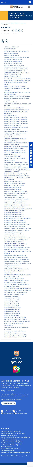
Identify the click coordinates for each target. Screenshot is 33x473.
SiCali (16, 80)
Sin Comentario (9, 179)
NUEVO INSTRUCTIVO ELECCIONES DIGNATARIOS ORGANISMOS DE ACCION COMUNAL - (16, 88)
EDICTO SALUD (9, 247)
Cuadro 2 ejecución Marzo (12, 265)
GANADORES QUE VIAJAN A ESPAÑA (15, 117)
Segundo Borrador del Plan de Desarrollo (17, 92)
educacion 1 (21, 197)
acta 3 (15, 323)
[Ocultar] (31, 165)
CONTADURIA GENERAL (11, 73)
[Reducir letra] (31, 150)
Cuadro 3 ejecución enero (12, 267)
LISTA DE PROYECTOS (11, 251)
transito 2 (13, 201)
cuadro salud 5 (9, 216)
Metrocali (21, 271)
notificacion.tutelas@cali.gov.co (11, 445)
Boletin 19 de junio (10, 137)
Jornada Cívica (9, 240)
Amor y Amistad (16, 166)
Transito (23, 220)
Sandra (19, 189)
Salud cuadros (8, 144)
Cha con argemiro (18, 185)
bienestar (7, 253)
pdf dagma (7, 282)
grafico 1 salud (8, 195)
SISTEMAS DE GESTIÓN (11, 276)
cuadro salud (21, 222)
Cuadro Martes (9, 150)
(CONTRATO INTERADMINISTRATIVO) (15, 193)
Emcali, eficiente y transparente (14, 333)
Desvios (6, 164)
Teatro (22, 278)
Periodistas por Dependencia (13, 59)
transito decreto (9, 236)
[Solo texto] (31, 147)
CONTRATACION (9, 80)
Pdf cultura (7, 292)
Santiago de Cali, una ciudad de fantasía (16, 57)
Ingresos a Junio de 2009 (12, 313)
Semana (18, 224)
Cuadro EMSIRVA (19, 240)
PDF (18, 278)
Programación (8, 331)
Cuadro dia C (8, 185)
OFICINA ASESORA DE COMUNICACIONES (11, 48)
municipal (23, 236)
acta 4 (19, 323)
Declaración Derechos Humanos (14, 210)
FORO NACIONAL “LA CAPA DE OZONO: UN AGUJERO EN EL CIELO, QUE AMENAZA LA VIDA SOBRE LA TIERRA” (17, 170)
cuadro (17, 236)
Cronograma (8, 125)
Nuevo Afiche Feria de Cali (12, 174)
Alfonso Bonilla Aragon (11, 141)
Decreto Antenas (9, 183)
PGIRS (6, 226)
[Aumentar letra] (31, 153)
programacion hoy (19, 207)
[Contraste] (31, 144)
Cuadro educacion (10, 148)
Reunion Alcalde (19, 108)
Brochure (14, 271)
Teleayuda (24, 174)
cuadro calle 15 (9, 245)
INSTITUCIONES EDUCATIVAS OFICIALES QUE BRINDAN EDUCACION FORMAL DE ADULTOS (17, 98)
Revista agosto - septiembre (13, 162)
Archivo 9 (7, 166)
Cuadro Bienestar (9, 109)
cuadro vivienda (19, 259)
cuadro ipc (19, 201)
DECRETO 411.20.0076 (24, 78)
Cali (23, 158)
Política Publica (24, 73)
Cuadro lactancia (22, 146)
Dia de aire (13, 164)
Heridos (25, 162)
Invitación (7, 290)
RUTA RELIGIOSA (21, 82)
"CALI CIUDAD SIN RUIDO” (12, 156)
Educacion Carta (21, 152)
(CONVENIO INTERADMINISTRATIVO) (15, 191)
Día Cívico (18, 183)
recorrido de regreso (21, 249)
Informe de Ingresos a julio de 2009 (15, 335)
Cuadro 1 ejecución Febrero (22, 263)
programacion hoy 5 (10, 222)
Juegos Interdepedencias (18, 133)
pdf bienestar (8, 294)
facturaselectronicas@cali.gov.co (20, 452)
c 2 (16, 243)
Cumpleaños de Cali (10, 146)
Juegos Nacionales (22, 164)
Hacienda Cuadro (9, 228)
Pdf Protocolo (16, 292)
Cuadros (16, 150)
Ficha (14, 152)
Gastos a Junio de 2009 (11, 306)
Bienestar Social (9, 129)
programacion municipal (12, 208)
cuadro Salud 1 (9, 212)
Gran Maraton (8, 108)
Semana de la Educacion (12, 127)
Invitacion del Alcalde (22, 109)
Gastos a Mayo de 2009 (11, 304)
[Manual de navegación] (31, 159)
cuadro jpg (16, 230)
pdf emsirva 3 (26, 238)
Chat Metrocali (24, 175)
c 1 (14, 243)
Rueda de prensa (9, 160)
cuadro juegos (8, 205)
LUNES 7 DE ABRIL (10, 94)
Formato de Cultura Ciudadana (14, 142)
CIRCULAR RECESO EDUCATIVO (20, 177)
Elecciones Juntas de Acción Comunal (16, 67)
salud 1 (6, 241)
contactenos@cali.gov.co (22, 437)
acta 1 (6, 323)
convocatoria (8, 243)
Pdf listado (14, 282)
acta (23, 323)
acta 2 (10, 323)
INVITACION (20, 148)
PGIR (23, 183)
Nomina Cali (24, 127)
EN (29, 2)
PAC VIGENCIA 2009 (10, 269)
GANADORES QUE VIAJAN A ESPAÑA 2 (16, 121)
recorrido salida (9, 249)
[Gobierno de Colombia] (4, 2)
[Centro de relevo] (31, 156)
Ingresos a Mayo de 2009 (12, 311)
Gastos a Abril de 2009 (11, 302)
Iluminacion (16, 199)
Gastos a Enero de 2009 (11, 296)
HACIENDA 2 (19, 261)
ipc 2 (25, 201)
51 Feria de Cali (24, 199)
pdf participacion (25, 290)
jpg (28, 230)
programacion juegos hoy (12, 220)
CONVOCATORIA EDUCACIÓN (13, 181)
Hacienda (7, 133)
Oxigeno (6, 177)
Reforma (17, 129)
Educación (7, 271)
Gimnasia (23, 203)
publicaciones (18, 247)
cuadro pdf (23, 230)
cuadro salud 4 (19, 214)
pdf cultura (22, 282)
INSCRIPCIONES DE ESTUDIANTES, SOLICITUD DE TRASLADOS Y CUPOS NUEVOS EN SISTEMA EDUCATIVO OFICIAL (17, 319)
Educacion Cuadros (10, 115)
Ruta (26, 240)
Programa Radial (13, 53)
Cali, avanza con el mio (11, 55)
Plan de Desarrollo (25, 80)
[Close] (31, 16)
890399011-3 (6, 447)
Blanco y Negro (19, 245)
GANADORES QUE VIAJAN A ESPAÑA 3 (16, 123)
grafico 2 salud (18, 195)
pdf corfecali (26, 224)
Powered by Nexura (27, 464)
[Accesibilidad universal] (31, 162)
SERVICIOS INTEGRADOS (21, 51)
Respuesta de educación (12, 175)
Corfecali (17, 203)
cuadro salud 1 (8, 232)
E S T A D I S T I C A (10, 78)
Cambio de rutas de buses (12, 257)
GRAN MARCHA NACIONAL (12, 75)
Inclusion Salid (9, 259)
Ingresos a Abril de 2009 (11, 309)
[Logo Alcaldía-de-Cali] (16, 362)
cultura (6, 261)
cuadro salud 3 (9, 214)
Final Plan (27, 142)
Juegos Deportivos (10, 131)
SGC (18, 290)
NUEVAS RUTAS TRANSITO (12, 280)
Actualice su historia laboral (13, 284)
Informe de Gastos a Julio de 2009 (15, 337)
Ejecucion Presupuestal (11, 315)
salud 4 (21, 241)
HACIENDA (26, 247)
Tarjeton (16, 144)
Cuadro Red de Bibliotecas (12, 187)
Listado (22, 294)
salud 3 (16, 241)
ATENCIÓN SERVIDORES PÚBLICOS (15, 139)
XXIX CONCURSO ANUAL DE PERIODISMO (17, 288)
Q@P (5, 53)
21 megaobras (8, 325)
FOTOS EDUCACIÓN (25, 251)
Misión (6, 51)
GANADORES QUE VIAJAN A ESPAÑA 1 (16, 119)
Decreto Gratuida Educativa (13, 158)
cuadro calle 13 (22, 243)
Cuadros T (23, 150)
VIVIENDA (20, 269)
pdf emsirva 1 (8, 238)
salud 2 (11, 241)
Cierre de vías (8, 207)
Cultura (26, 261)
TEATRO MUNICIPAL (10, 278)
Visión (11, 51)
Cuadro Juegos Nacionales (22, 205)
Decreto (6, 84)
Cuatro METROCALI (10, 189)
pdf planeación (9, 286)
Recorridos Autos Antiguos (17, 226)
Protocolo (17, 286)
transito (6, 201)
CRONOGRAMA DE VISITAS (12, 76)
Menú (29, 6)
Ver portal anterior (9, 403)
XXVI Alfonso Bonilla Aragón (13, 63)
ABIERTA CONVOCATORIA (12, 135)
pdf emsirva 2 (17, 238)
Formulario (24, 257)
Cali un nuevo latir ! (10, 102)
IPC (16, 197)
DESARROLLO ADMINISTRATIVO (14, 274)
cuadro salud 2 (18, 212)
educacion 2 (8, 199)
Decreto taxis (17, 125)
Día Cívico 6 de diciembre (23, 218)
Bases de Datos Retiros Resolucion (15, 255)
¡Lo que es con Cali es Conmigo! (14, 65)
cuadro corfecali (9, 197)
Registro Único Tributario (10, 448)
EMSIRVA (14, 290)
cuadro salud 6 (19, 216)
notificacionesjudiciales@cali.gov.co (12, 441)
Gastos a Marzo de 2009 (12, 300)
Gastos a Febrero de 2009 (12, 298)
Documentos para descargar (13, 61)
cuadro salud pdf (9, 218)
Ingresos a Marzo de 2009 (12, 307)
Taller (6, 263)
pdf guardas (25, 280)
